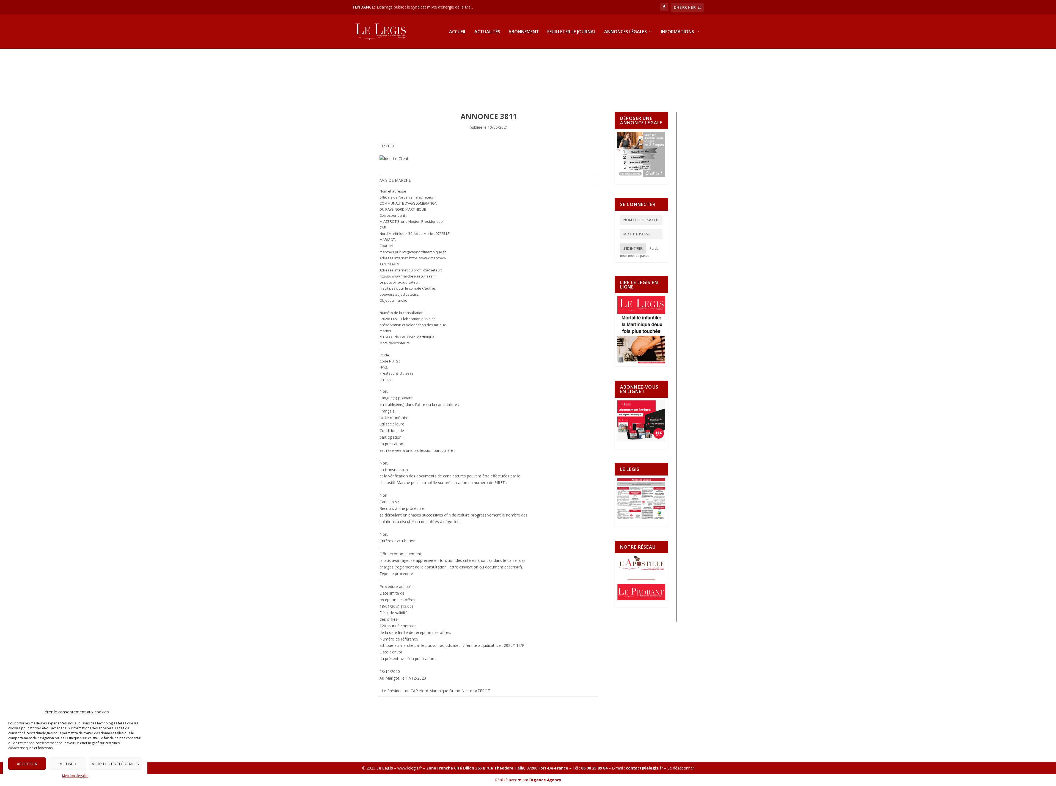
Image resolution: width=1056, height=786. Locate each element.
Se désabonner (680, 768)
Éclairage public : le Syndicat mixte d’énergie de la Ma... (425, 7)
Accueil (457, 32)
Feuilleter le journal (571, 32)
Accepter (27, 763)
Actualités (487, 32)
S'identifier (633, 248)
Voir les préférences (115, 763)
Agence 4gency (546, 779)
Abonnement (523, 32)
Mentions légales (75, 775)
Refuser (67, 763)
